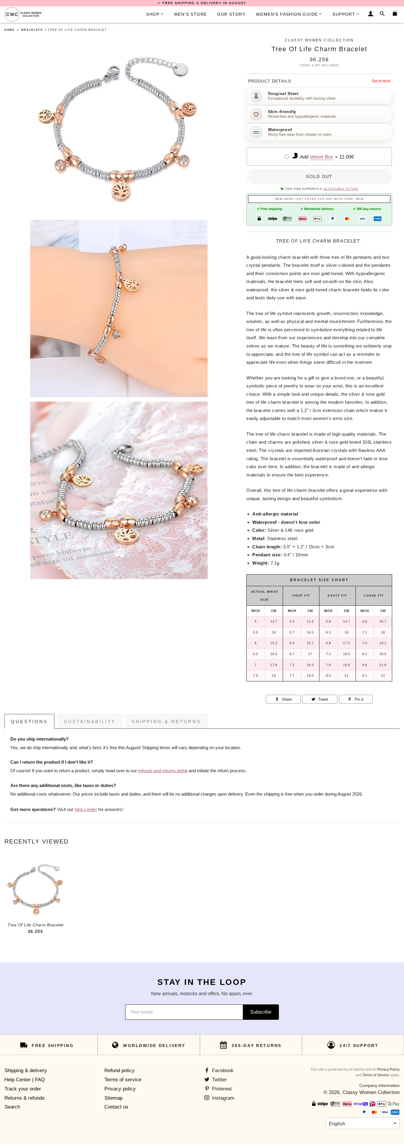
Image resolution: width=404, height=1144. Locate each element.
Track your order (22, 1089)
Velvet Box (321, 157)
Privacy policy (120, 1089)
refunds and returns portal (163, 770)
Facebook (222, 1070)
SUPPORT (343, 14)
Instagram (222, 1098)
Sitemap (113, 1098)
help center (86, 809)
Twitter (219, 1079)
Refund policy (119, 1070)
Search (12, 1107)
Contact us (116, 1107)
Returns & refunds (24, 1098)
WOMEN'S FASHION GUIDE (287, 14)
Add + (326, 157)
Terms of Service (376, 1075)
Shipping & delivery (25, 1070)
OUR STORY (231, 14)
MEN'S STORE (190, 14)
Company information (379, 1085)
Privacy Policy (388, 1069)
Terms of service (122, 1079)
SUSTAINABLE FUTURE (340, 189)
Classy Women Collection (371, 1092)
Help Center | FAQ (24, 1079)
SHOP (152, 14)
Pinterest (221, 1089)
